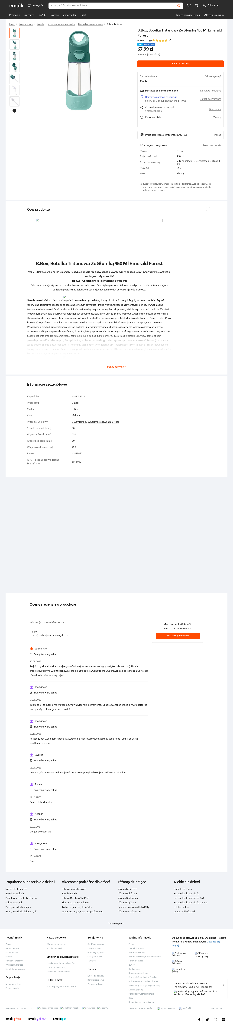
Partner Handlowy (14, 961)
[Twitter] (207, 1019)
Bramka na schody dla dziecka (21, 898)
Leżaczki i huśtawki (184, 911)
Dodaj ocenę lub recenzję (177, 636)
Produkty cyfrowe (95, 953)
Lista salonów (12, 953)
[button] (79, 71)
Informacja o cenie (147, 55)
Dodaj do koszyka (180, 64)
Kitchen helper (181, 907)
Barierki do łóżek (183, 889)
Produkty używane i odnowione (61, 987)
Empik (12, 24)
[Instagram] (215, 1019)
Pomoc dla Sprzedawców (58, 972)
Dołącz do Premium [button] (210, 99)
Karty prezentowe (95, 980)
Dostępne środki (94, 957)
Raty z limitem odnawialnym (141, 1002)
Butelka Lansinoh (15, 893)
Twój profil (92, 961)
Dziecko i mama (26, 24)
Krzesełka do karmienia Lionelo (190, 902)
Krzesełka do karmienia (186, 893)
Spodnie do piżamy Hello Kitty (133, 907)
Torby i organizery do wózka (77, 907)
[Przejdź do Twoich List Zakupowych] (189, 5)
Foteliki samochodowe (74, 889)
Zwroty (132, 965)
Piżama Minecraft (127, 889)
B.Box (140, 40)
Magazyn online (13, 984)
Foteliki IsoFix (69, 893)
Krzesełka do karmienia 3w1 (189, 898)
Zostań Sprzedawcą (56, 968)
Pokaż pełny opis (116, 367)
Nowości (54, 15)
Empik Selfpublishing (15, 969)
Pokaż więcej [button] (115, 924)
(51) (171, 40)
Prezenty (29, 15)
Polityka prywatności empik (141, 994)
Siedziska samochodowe (75, 902)
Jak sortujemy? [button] (213, 76)
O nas (8, 944)
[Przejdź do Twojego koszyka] (197, 5)
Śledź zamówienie (95, 944)
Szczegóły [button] (215, 109)
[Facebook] (199, 1019)
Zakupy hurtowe (95, 984)
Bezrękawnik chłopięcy (18, 907)
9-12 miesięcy (79, 422)
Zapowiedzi (69, 15)
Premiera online (13, 988)
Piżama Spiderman (128, 898)
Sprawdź (76, 462)
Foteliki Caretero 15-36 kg (75, 898)
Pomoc (132, 944)
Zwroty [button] (217, 117)
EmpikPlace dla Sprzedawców (60, 963)
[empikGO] (59, 1019)
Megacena (149, 44)
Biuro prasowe (12, 949)
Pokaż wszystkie (212, 145)
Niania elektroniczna (16, 889)
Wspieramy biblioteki (15, 965)
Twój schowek (94, 949)
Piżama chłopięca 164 (129, 911)
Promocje (14, 15)
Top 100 (41, 15)
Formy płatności (136, 961)
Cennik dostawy (136, 949)
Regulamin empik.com (139, 973)
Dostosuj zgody (136, 990)
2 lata (108, 422)
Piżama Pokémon (127, 893)
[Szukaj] (179, 6)
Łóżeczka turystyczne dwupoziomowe (82, 911)
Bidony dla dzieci (114, 24)
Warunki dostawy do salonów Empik (145, 957)
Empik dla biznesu (95, 976)
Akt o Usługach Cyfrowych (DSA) (144, 986)
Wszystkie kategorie (56, 944)
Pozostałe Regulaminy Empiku (143, 977)
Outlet (83, 15)
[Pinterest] (223, 1019)
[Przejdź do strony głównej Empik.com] (16, 6)
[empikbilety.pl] (37, 1019)
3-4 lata (115, 422)
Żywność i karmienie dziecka (61, 24)
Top (140, 44)
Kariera (9, 957)
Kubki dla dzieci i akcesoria (90, 24)
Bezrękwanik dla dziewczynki (21, 911)
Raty (131, 998)
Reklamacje (134, 969)
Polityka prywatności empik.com (143, 981)
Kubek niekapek (14, 902)
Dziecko (40, 24)
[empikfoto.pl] (13, 1019)
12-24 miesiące (96, 422)
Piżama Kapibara (127, 902)
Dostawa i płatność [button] (210, 91)
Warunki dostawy (137, 953)
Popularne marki (54, 949)
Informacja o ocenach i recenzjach (48, 622)
